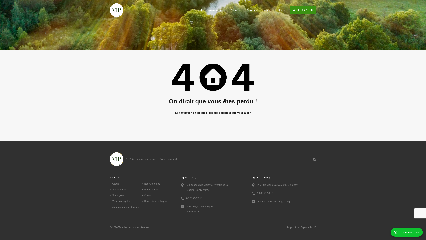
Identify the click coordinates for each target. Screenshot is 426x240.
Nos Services (119, 189)
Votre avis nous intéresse (125, 207)
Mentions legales (121, 201)
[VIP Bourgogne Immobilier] (116, 15)
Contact (282, 10)
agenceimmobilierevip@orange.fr (275, 201)
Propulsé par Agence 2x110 (301, 227)
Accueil (198, 10)
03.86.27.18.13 (265, 193)
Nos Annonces (216, 10)
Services (252, 10)
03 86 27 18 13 (305, 10)
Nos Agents (118, 195)
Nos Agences (151, 189)
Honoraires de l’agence (156, 201)
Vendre (267, 10)
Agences (236, 10)
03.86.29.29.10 (194, 198)
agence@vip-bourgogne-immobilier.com (200, 209)
